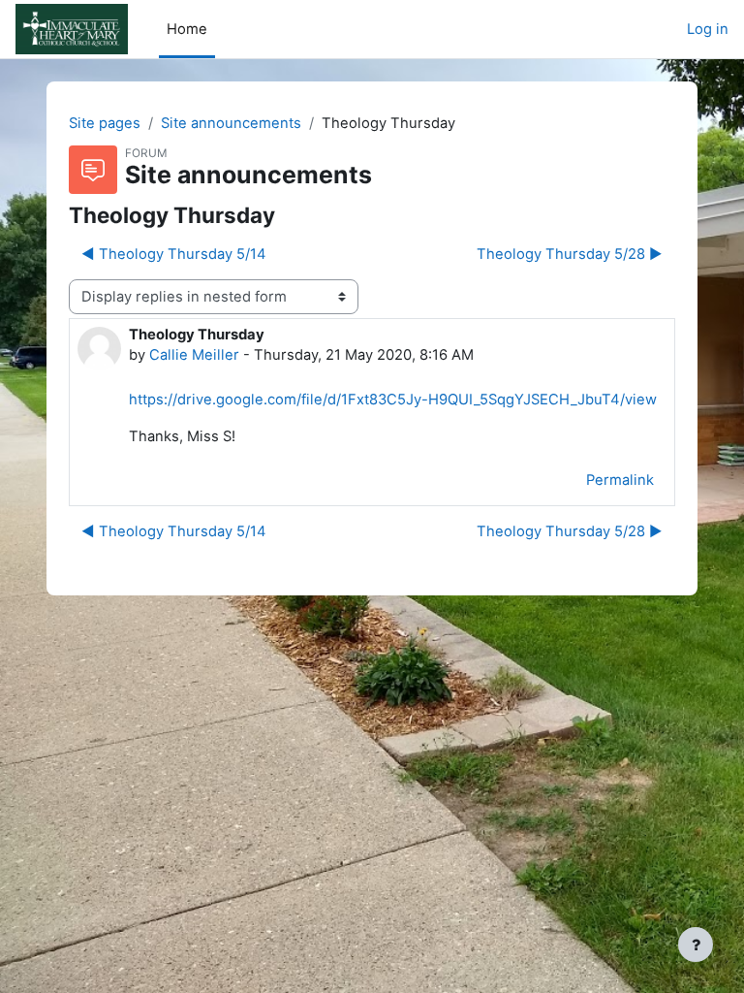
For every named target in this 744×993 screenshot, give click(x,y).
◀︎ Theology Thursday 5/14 (173, 254)
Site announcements (231, 123)
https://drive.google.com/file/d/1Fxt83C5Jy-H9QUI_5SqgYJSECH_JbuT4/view (393, 399)
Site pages (104, 123)
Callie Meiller (194, 355)
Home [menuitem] (187, 29)
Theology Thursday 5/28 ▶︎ (570, 254)
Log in (707, 29)
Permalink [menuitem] (620, 480)
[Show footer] (695, 944)
